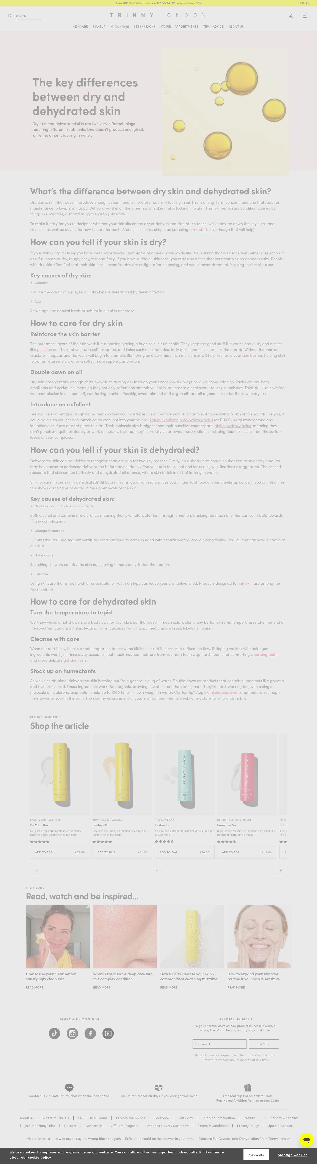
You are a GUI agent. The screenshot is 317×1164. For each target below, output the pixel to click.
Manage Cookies (293, 1154)
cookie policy (39, 1157)
